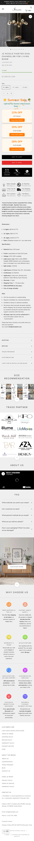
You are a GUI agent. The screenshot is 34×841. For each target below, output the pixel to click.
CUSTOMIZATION (7, 762)
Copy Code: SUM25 (17, 135)
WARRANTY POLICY (8, 743)
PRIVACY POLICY (7, 780)
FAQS (3, 749)
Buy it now (17, 162)
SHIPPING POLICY (7, 737)
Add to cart (17, 157)
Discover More (16, 567)
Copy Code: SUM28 (17, 149)
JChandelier (7, 62)
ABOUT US (5, 759)
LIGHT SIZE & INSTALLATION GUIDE (13, 731)
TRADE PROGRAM (7, 765)
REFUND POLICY (7, 740)
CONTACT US (6, 771)
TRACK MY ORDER (7, 734)
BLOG (3, 768)
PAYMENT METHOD (8, 746)
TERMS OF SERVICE (8, 783)
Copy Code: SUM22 (17, 120)
